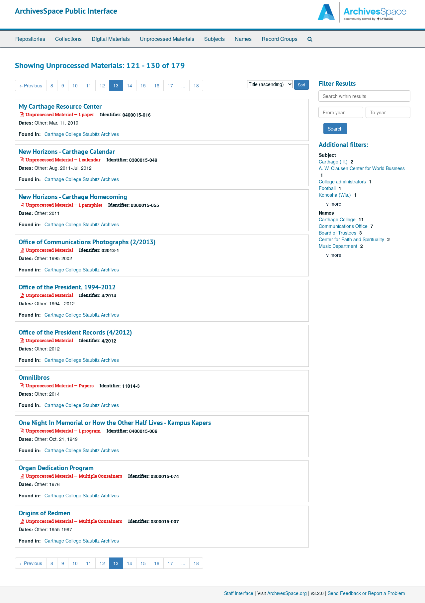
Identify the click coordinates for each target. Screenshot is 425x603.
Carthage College (338, 219)
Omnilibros (34, 377)
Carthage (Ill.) (334, 161)
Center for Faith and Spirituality (352, 239)
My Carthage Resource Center (60, 106)
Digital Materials (111, 39)
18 (196, 85)
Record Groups (280, 39)
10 (75, 85)
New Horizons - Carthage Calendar (67, 151)
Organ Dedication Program (56, 467)
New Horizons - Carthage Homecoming (73, 196)
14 (129, 85)
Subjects (214, 39)
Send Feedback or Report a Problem (366, 593)
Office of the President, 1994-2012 (67, 287)
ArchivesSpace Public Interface (66, 11)
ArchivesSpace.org (287, 593)
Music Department (339, 246)
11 (88, 85)
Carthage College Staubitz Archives (81, 134)
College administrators (343, 181)
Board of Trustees (338, 232)
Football (328, 188)
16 (156, 85)
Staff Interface (238, 593)
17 (170, 85)
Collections (68, 39)
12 (102, 85)
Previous (30, 85)
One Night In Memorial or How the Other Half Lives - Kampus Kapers (115, 422)
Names (243, 39)
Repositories (30, 39)
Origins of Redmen (44, 513)
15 (143, 85)
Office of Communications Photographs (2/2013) (87, 242)
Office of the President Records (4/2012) (75, 332)
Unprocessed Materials (167, 39)
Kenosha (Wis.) (335, 194)
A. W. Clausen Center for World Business (362, 168)
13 (116, 85)
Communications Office (344, 226)
